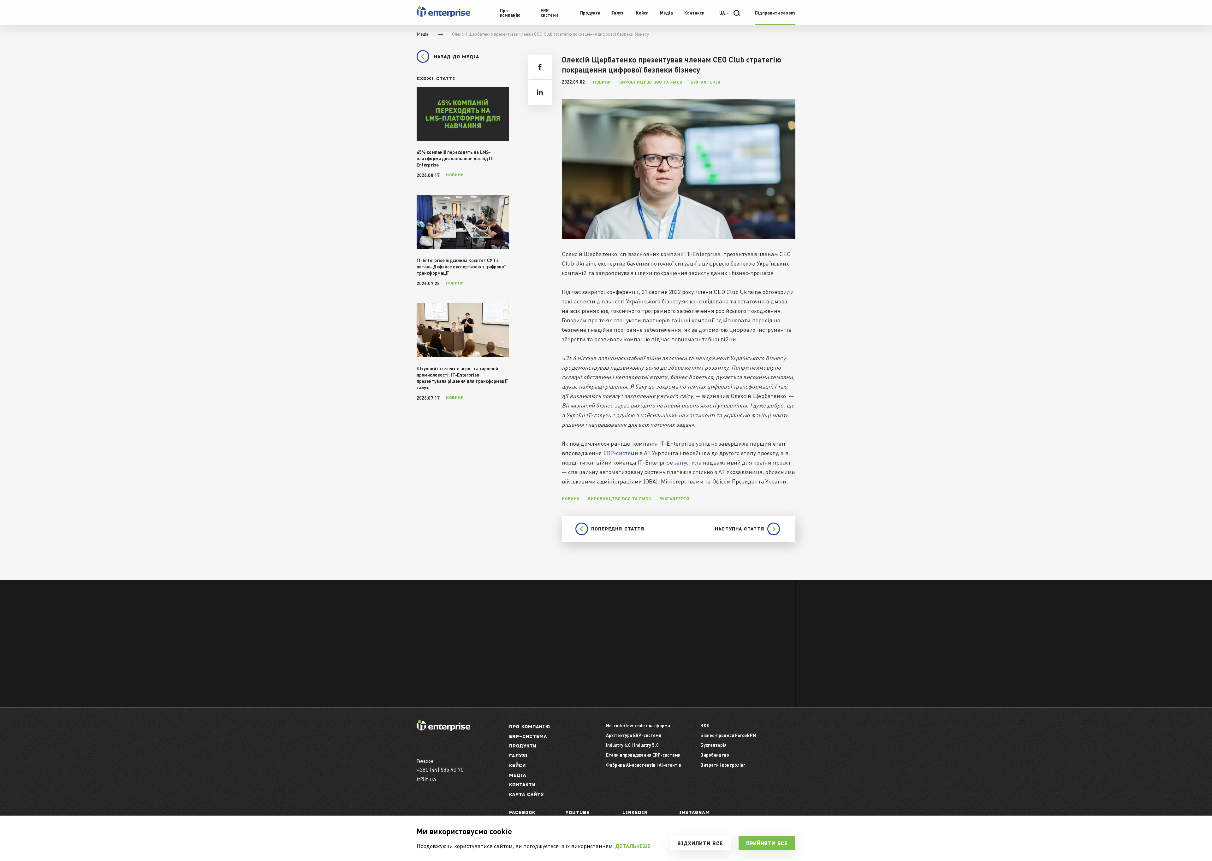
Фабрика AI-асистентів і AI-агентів (643, 765)
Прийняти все (767, 843)
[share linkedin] (540, 92)
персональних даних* (588, 630)
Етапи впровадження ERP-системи (643, 755)
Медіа (517, 775)
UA (722, 12)
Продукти (523, 745)
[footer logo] (443, 729)
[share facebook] (540, 67)
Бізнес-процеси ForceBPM (728, 735)
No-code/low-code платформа (638, 725)
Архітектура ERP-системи (633, 735)
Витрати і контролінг (723, 765)
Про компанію (529, 726)
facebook (522, 812)
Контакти (522, 784)
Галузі (518, 755)
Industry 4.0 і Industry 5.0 (632, 745)
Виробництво (714, 755)
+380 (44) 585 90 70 (440, 769)
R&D (704, 725)
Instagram (694, 812)
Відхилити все (700, 843)
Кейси (517, 765)
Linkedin (635, 812)
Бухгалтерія (713, 745)
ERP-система (528, 736)
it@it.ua (427, 778)
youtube (578, 812)
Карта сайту (526, 794)
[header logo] (443, 15)
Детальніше (633, 846)
